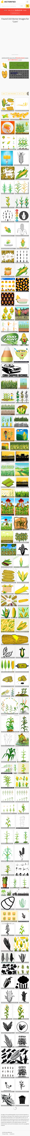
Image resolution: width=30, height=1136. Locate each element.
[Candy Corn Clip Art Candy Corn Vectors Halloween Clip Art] (8, 285)
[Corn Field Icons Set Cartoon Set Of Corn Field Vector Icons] (8, 142)
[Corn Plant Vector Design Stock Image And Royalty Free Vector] (24, 882)
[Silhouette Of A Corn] (8, 1026)
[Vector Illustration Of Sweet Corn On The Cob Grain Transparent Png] (22, 652)
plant (4, 93)
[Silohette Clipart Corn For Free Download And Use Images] (7, 1040)
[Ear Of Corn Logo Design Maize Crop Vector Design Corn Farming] (8, 243)
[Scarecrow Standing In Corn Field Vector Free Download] (6, 523)
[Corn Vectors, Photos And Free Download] (7, 589)
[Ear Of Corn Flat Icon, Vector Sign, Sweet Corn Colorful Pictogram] (7, 229)
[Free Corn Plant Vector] (22, 781)
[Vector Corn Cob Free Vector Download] (7, 666)
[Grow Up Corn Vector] (9, 808)
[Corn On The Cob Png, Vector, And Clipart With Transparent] (8, 576)
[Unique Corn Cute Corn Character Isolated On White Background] (23, 243)
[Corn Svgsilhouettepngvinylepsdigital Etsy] (7, 958)
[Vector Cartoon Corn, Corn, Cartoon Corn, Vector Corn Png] (5, 116)
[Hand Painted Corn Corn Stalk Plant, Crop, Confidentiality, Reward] (7, 201)
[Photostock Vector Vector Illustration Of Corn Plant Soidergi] (6, 1012)
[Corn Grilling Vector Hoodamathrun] (7, 562)
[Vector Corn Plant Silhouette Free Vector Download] (22, 869)
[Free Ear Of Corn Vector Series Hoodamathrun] (23, 969)
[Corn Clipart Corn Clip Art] (22, 173)
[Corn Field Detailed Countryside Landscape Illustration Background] (7, 456)
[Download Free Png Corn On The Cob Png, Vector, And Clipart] (23, 600)
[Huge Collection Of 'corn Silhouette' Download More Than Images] (9, 996)
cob (20, 93)
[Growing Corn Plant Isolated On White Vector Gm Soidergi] (8, 822)
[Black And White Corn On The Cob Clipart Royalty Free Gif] (23, 549)
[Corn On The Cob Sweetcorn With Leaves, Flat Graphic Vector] (22, 589)
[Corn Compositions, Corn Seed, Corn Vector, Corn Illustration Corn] (7, 104)
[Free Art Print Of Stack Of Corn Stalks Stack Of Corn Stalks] (22, 187)
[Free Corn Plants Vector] (7, 795)
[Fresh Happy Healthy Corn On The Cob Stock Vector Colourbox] (5, 612)
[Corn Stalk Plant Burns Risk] (3, 892)
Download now (15, 13)
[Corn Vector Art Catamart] (24, 326)
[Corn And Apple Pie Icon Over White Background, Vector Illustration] (22, 299)
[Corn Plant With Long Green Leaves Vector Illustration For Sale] (7, 781)
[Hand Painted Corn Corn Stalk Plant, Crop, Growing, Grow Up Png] (22, 201)
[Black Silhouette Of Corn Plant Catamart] (9, 706)
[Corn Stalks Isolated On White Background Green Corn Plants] (23, 142)
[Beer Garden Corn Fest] (9, 339)
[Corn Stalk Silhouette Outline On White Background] (22, 1085)
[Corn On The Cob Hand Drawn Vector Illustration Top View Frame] (9, 600)
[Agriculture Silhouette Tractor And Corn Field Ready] (20, 892)
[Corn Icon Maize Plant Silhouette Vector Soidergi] (23, 916)
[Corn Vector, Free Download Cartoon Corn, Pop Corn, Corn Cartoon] (22, 104)
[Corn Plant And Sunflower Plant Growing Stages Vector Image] (6, 768)
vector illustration (12, 93)
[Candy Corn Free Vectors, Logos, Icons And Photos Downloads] (8, 903)
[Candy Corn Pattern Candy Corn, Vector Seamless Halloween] (7, 299)
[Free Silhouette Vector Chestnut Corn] (7, 982)
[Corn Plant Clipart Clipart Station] (15, 768)
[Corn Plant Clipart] (24, 723)
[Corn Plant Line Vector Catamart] (8, 739)
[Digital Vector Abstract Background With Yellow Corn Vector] (22, 469)
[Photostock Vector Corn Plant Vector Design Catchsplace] (21, 836)
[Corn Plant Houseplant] (5, 882)
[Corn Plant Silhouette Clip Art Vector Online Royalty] (8, 754)
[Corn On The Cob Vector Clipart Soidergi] (23, 576)
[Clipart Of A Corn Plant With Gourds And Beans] (10, 723)
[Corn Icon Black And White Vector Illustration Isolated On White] (7, 1071)
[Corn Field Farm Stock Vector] (22, 409)
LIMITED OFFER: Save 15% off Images (15, 58)
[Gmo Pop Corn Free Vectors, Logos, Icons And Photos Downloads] (22, 982)
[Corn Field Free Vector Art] (7, 421)
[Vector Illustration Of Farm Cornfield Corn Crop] (21, 523)
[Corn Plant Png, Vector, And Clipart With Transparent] (22, 739)
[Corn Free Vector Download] (21, 944)
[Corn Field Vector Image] (22, 434)
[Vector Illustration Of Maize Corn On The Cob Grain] (8, 652)
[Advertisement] (15, 39)
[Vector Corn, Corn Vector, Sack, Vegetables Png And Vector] (7, 270)
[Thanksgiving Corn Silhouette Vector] (15, 1056)
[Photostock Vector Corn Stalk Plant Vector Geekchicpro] (7, 853)
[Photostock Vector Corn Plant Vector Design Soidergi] (7, 836)
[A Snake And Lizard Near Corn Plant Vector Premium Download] (22, 692)
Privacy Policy (5, 1134)
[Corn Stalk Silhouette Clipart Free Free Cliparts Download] (22, 1071)
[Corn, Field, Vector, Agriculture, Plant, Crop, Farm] (22, 396)
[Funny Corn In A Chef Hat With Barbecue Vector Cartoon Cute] (22, 313)
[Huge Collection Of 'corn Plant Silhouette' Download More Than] (22, 822)
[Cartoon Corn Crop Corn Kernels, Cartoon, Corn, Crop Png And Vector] (19, 116)
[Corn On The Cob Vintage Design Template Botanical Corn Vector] (7, 173)
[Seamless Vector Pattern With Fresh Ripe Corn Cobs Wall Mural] (7, 625)
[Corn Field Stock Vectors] (21, 421)
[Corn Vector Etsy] (22, 958)
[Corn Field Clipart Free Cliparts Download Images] (19, 446)
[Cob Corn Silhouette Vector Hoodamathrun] (22, 903)
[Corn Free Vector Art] (9, 916)
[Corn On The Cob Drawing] (7, 680)
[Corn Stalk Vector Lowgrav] (8, 1099)
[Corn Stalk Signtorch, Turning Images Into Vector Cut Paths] (7, 929)
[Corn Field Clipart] (8, 409)
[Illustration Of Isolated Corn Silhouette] (24, 996)
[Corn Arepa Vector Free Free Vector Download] (7, 313)
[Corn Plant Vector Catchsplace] (23, 754)
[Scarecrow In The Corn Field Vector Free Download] (22, 506)
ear (24, 93)
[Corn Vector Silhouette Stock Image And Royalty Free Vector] (7, 944)
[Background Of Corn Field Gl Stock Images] (23, 383)
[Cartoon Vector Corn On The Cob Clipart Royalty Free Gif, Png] (22, 666)
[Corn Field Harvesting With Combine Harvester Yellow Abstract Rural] (22, 456)
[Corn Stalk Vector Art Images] (9, 892)
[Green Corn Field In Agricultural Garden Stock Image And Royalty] (8, 549)
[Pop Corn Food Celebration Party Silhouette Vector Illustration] (22, 1099)
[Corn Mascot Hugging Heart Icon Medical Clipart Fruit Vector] (24, 339)
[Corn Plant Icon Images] (12, 692)
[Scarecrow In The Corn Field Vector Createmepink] (7, 506)
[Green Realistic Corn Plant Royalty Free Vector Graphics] (23, 808)
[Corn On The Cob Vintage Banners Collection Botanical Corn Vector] (7, 256)
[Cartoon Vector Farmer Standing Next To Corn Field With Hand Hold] (8, 396)
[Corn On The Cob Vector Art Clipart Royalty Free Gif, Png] (5, 692)
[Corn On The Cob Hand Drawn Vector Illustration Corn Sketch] (21, 158)
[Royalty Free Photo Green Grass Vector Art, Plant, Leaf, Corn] (22, 493)
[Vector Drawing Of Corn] (15, 639)
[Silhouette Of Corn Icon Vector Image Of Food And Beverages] (22, 1026)
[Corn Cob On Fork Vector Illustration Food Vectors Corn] (7, 158)
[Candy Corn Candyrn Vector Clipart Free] (7, 354)
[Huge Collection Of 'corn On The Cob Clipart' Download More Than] (14, 612)
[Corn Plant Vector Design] (15, 882)
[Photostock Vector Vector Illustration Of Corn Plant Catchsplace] (21, 1012)
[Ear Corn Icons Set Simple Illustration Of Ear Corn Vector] (7, 215)
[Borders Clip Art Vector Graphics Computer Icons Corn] (24, 706)
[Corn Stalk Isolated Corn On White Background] (7, 187)
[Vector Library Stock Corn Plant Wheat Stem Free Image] (21, 853)
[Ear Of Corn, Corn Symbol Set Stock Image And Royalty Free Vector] (22, 215)
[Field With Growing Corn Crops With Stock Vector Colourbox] (8, 482)
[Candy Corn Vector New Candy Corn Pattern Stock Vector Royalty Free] (22, 285)
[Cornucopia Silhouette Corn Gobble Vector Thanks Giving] (9, 969)
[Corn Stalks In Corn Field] (22, 127)
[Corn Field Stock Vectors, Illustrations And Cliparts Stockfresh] (7, 434)
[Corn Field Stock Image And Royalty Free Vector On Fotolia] (21, 537)
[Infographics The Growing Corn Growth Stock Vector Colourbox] (7, 493)
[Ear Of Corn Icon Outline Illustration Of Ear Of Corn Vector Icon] (22, 229)
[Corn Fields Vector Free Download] (7, 469)
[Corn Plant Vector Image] (23, 768)
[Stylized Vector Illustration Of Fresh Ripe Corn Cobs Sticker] (22, 625)
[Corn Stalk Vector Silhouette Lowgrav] (22, 929)
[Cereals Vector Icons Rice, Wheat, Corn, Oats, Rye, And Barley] (9, 326)
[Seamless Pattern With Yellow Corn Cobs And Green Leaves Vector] (23, 612)
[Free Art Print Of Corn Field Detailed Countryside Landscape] (22, 482)
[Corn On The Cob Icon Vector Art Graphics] (21, 562)
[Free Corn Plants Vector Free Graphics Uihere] (22, 795)
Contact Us (12, 1134)
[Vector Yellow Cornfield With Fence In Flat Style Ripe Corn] (7, 537)
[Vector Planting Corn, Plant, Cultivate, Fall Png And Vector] (7, 869)
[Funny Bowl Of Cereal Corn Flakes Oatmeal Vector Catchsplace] (21, 354)
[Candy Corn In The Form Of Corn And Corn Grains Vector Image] (8, 127)
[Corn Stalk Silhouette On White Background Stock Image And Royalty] (7, 1085)
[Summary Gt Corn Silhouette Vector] (22, 1040)
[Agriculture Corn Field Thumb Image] (9, 383)
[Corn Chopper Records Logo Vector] (15, 370)
